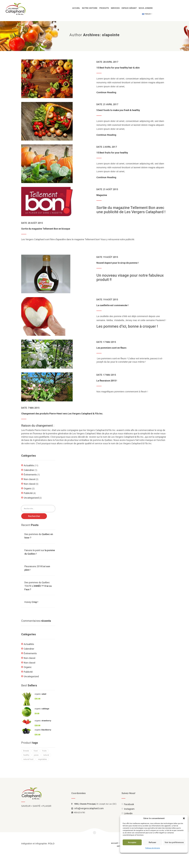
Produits (104, 8)
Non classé (29, 479)
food (36, 751)
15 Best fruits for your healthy (112, 152)
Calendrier (29, 470)
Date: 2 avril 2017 (106, 146)
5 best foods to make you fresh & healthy (118, 110)
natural (46, 755)
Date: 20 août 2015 (32, 223)
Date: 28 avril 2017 (107, 62)
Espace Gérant (129, 8)
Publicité (28, 493)
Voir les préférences (174, 842)
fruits (44, 751)
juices (36, 755)
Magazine (101, 195)
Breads (26, 751)
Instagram (129, 809)
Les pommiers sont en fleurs (111, 347)
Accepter (132, 842)
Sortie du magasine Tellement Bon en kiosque (45, 228)
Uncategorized (31, 497)
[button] (184, 818)
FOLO (51, 843)
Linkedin (128, 813)
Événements (30, 474)
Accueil (76, 8)
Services (115, 8)
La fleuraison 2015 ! (106, 380)
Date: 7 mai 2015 (30, 407)
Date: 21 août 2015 (107, 189)
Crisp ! (31, 602)
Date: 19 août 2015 (107, 257)
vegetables (42, 759)
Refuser (152, 842)
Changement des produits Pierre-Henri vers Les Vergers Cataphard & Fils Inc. (62, 413)
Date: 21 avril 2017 (107, 104)
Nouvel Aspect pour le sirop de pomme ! (117, 262)
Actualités (29, 465)
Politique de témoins (152, 848)
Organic (28, 488)
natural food (28, 759)
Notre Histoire (89, 8)
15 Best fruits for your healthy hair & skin (118, 67)
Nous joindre (146, 8)
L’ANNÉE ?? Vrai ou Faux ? (38, 586)
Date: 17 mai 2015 (106, 342)
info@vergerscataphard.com (89, 808)
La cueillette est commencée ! (112, 305)
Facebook (129, 804)
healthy (26, 755)
